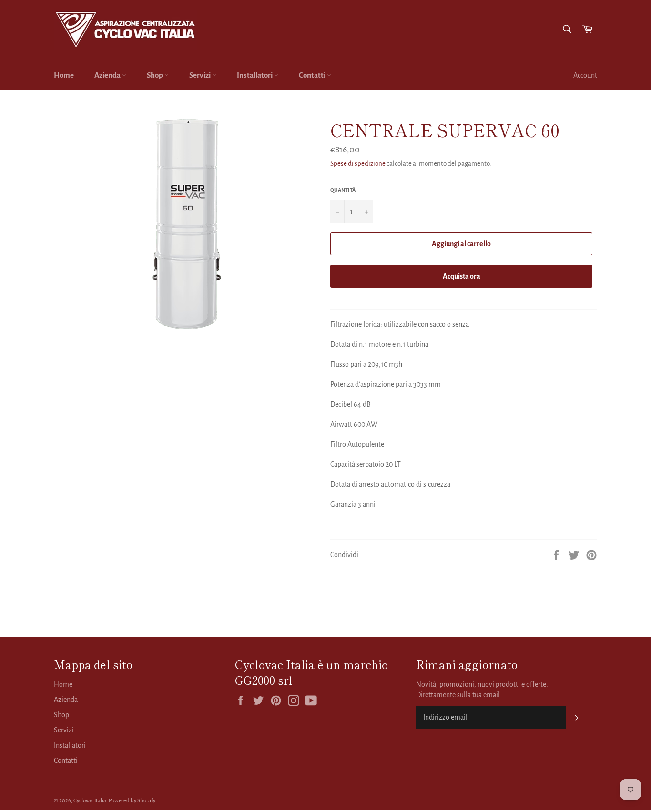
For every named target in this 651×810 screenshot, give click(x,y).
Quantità (343, 190)
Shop (155, 75)
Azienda (108, 75)
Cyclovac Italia (89, 801)
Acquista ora (461, 276)
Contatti (313, 75)
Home (64, 75)
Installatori (255, 75)
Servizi (200, 75)
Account (585, 75)
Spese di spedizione (358, 163)
